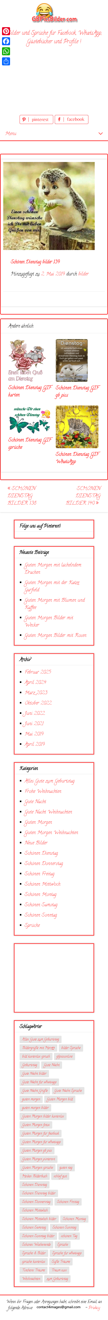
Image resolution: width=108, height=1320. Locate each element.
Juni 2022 (35, 713)
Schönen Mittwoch (42, 884)
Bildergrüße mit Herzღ (38, 1048)
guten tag (66, 1168)
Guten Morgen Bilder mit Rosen (55, 635)
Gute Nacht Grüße (35, 1091)
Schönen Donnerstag (44, 864)
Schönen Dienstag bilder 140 (83, 496)
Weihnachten (31, 1279)
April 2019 (35, 744)
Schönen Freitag (40, 874)
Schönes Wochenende (36, 1245)
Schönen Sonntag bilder (38, 1236)
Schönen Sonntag (41, 915)
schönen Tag (69, 1236)
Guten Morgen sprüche (37, 1168)
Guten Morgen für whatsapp (41, 1142)
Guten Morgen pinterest (38, 1159)
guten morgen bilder (35, 1108)
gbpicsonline (65, 1056)
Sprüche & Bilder (34, 1253)
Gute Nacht (35, 802)
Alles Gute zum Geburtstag (50, 781)
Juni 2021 (34, 724)
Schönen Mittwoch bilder (39, 1219)
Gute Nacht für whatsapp (39, 1082)
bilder (83, 274)
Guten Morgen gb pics (37, 1150)
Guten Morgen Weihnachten (51, 833)
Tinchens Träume (33, 1270)
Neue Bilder (36, 843)
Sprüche (32, 925)
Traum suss (59, 1270)
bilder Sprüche (71, 1048)
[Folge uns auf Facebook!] (71, 123)
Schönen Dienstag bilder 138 (22, 496)
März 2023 (36, 693)
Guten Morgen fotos (36, 1125)
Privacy (94, 1308)
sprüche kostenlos (33, 1262)
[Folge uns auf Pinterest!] (37, 123)
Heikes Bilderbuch (34, 1176)
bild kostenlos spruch (36, 1056)
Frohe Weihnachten (43, 791)
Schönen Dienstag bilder (39, 1193)
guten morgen (31, 1099)
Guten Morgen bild (60, 1099)
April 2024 (35, 682)
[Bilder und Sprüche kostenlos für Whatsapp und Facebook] (54, 12)
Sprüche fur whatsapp (67, 1253)
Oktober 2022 (38, 703)
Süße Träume (61, 1262)
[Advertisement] (54, 81)
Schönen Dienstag (41, 853)
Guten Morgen (38, 822)
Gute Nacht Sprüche (68, 1091)
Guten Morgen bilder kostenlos (43, 1116)
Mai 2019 (34, 734)
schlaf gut (60, 1176)
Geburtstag (29, 1065)
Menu (10, 134)
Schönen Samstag (41, 905)
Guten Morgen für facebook (40, 1133)
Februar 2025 (38, 672)
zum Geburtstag (57, 1279)
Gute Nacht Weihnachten (48, 812)
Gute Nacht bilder (34, 1074)
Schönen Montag (41, 894)
